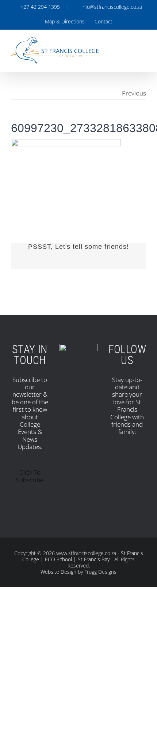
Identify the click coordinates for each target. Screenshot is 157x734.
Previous (134, 93)
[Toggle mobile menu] (143, 47)
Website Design (58, 571)
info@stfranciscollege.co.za (110, 6)
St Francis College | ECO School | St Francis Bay (82, 556)
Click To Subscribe (29, 476)
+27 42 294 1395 (39, 6)
